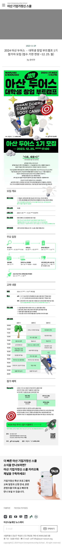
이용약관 (7, 508)
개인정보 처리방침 (21, 508)
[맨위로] (57, 495)
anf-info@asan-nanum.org (41, 539)
